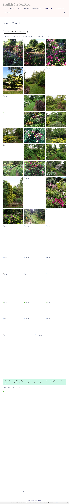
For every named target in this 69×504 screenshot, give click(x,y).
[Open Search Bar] (64, 12)
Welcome (12, 8)
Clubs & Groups (60, 8)
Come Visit (7, 12)
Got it (56, 502)
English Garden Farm (17, 4)
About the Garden (36, 8)
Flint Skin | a (32, 500)
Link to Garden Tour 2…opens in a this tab (15, 31)
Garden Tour (48, 8)
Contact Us (26, 8)
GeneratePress (38, 500)
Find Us (19, 8)
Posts (5, 8)
